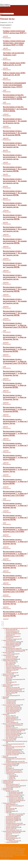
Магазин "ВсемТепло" (5, 8)
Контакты (5, 11)
